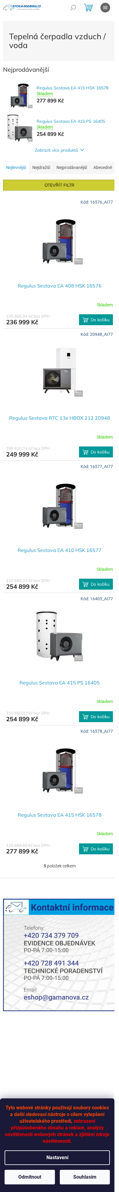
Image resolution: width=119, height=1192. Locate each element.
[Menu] (105, 8)
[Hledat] (73, 8)
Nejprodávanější (71, 167)
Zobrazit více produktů (56, 150)
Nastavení (57, 1157)
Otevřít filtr (59, 185)
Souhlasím (84, 1177)
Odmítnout (29, 1177)
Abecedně (102, 167)
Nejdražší (41, 167)
